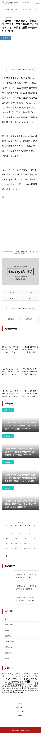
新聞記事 (8, 653)
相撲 (36, 688)
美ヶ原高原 (10, 690)
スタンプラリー (29, 676)
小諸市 (31, 686)
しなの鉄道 (16, 674)
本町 (19, 688)
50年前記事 (10, 641)
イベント (8, 619)
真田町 (4, 690)
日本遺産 (10, 688)
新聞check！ (8, 410)
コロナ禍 (34, 673)
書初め (16, 688)
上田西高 (11, 684)
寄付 (26, 686)
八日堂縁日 (30, 684)
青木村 (20, 692)
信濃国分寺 (22, 684)
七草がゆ (7, 682)
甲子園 (32, 688)
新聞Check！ (20, 707)
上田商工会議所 (16, 682)
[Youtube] (25, 722)
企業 (16, 684)
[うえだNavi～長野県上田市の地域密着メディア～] (16, 3)
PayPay (10, 674)
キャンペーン (9, 624)
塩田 (12, 686)
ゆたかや (22, 674)
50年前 (4, 674)
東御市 (25, 688)
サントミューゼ (8, 676)
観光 (22, 690)
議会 (26, 690)
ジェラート (19, 676)
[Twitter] (17, 722)
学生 (23, 686)
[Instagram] (14, 722)
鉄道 (5, 692)
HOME (20, 703)
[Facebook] (21, 722)
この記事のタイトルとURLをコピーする (20, 69)
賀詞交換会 (31, 690)
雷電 (15, 692)
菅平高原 (17, 690)
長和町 (10, 692)
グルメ (7, 630)
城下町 (8, 686)
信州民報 (5, 38)
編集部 (7, 658)
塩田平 (16, 686)
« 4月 (6, 556)
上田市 (29, 681)
